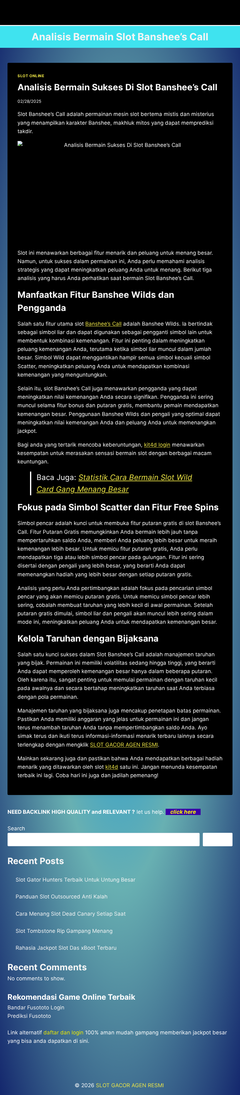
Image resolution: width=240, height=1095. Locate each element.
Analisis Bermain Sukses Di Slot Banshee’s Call (118, 87)
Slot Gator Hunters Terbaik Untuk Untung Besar (75, 880)
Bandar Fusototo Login (36, 1007)
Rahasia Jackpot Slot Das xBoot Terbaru (66, 948)
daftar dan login (63, 1032)
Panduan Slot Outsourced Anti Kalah (62, 896)
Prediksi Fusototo (29, 1016)
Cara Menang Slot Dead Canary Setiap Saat (71, 914)
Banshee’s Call (103, 324)
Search (16, 828)
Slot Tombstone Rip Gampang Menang (64, 931)
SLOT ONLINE (31, 75)
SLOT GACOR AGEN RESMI (124, 745)
